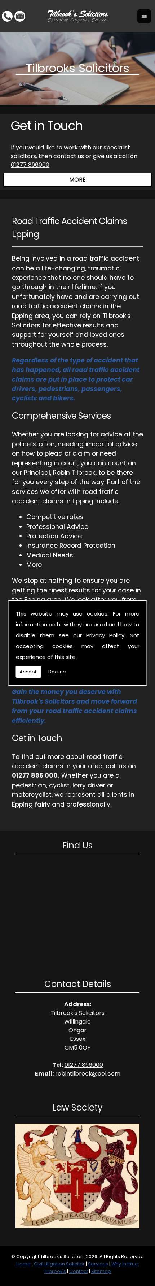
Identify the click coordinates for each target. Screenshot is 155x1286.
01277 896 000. (35, 775)
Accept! (28, 671)
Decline (57, 671)
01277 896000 (30, 165)
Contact (78, 1271)
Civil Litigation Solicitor (59, 1264)
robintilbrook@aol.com (87, 1073)
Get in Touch (47, 125)
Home (23, 1264)
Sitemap (101, 1271)
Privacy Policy (105, 635)
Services (98, 1264)
